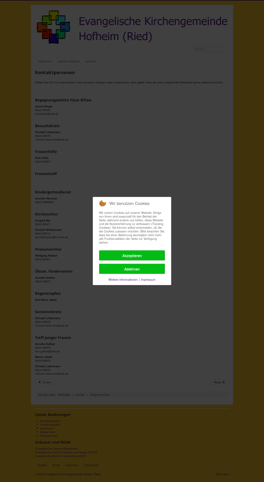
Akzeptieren (132, 255)
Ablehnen (132, 268)
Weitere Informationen (123, 279)
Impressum (148, 279)
